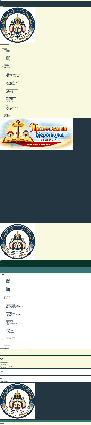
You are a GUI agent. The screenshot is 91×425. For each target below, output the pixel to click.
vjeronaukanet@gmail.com (4, 5)
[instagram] (2, 6)
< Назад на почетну (3, 367)
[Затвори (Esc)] (0, 423)
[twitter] (0, 6)
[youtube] (1, 6)
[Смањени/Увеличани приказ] (3, 423)
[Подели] (1, 423)
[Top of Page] (0, 422)
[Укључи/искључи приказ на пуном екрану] (2, 423)
